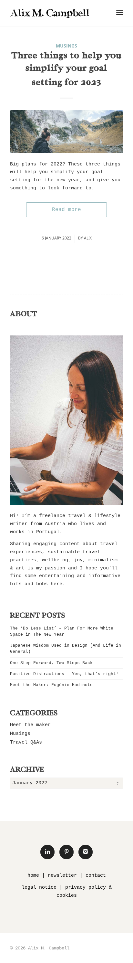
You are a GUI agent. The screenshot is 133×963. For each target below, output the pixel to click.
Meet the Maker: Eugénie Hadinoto (51, 685)
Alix (88, 238)
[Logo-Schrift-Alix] (55, 13)
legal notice (39, 887)
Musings (66, 46)
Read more (66, 210)
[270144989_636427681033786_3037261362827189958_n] (66, 131)
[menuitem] (119, 13)
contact (96, 875)
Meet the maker (30, 725)
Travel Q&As (26, 742)
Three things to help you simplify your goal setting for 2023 (67, 70)
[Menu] (119, 13)
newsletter (62, 875)
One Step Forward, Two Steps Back (51, 663)
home (33, 875)
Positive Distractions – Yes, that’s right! (64, 674)
